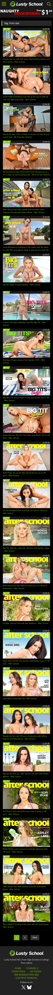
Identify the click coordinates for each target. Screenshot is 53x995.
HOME (18, 968)
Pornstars (18, 971)
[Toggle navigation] (4, 4)
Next (35, 937)
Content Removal (27, 978)
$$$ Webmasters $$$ (26, 975)
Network (35, 971)
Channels (32, 968)
